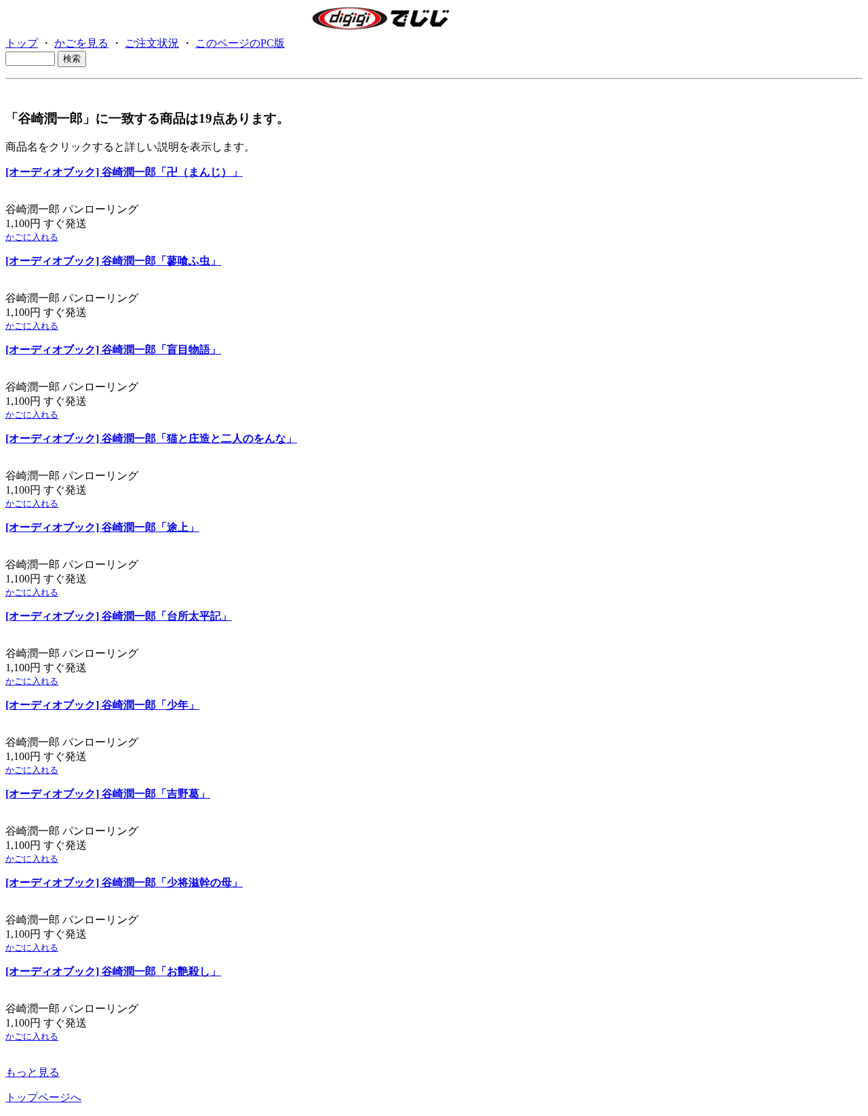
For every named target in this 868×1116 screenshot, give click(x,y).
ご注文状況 (152, 43)
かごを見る (81, 43)
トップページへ (43, 1097)
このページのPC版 (240, 43)
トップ (21, 43)
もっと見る (32, 1072)
